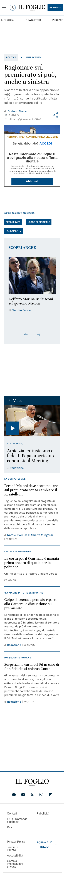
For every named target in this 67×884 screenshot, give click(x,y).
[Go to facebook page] (14, 794)
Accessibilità (15, 855)
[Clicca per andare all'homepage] (32, 782)
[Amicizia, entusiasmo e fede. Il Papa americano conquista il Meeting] (32, 419)
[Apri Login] (13, 8)
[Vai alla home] (32, 7)
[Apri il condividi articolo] (56, 115)
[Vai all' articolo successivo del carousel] (38, 332)
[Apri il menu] (4, 7)
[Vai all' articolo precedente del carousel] (26, 332)
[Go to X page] (32, 794)
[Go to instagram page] (41, 794)
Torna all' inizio (44, 844)
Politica (11, 57)
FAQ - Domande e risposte (17, 820)
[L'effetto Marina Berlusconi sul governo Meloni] (32, 274)
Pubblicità (42, 813)
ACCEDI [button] (45, 143)
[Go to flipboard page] (50, 794)
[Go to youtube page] (23, 794)
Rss (9, 827)
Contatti (12, 813)
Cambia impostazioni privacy (15, 864)
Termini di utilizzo (13, 849)
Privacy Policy (16, 841)
